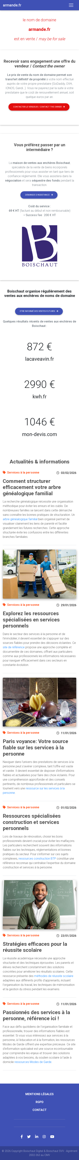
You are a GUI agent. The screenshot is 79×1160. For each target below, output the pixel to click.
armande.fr (39, 29)
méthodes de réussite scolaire (53, 976)
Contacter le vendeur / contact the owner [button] (37, 107)
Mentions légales (39, 1094)
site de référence (14, 647)
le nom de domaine (39, 20)
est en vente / (39, 39)
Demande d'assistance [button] (37, 195)
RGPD (40, 1102)
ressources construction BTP (37, 858)
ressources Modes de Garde (33, 1062)
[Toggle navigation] (71, 5)
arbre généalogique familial (20, 519)
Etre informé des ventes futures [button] (37, 311)
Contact (40, 1110)
